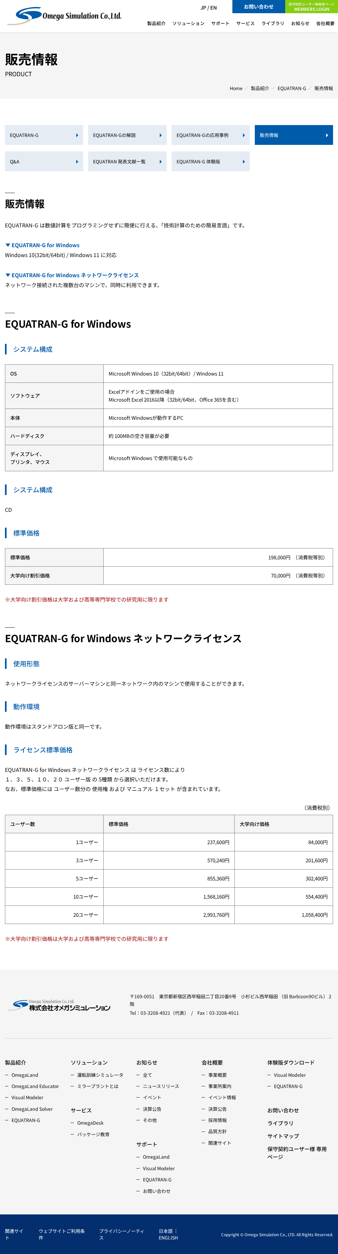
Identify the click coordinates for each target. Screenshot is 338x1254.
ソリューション (188, 23)
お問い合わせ (259, 6)
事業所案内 (219, 1086)
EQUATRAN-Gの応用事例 (202, 135)
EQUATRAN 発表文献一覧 (119, 161)
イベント (152, 1097)
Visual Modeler (27, 1097)
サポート (220, 23)
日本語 (166, 1231)
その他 (150, 1120)
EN (213, 7)
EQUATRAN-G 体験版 (198, 161)
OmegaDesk (90, 1122)
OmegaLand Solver (32, 1109)
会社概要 (325, 23)
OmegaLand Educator (35, 1086)
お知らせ (300, 23)
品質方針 (217, 1131)
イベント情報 (222, 1097)
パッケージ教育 (93, 1134)
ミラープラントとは (97, 1086)
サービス (245, 23)
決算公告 (152, 1109)
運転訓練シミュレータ (100, 1075)
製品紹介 (156, 23)
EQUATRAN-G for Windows (46, 245)
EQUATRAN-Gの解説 (114, 135)
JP (203, 7)
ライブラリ (273, 23)
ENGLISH (168, 1237)
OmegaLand (25, 1075)
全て (147, 1075)
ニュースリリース (161, 1086)
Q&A (14, 161)
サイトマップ (283, 1136)
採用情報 (217, 1120)
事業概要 (217, 1075)
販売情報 (269, 135)
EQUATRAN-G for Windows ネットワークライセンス (75, 275)
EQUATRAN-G (292, 88)
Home (236, 88)
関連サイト (219, 1142)
